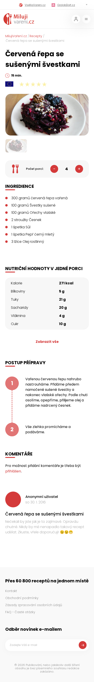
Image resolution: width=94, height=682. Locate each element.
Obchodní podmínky (21, 598)
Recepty (36, 36)
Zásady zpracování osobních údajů (33, 605)
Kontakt (11, 591)
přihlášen (13, 471)
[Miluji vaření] (18, 19)
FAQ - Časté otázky (20, 612)
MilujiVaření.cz (16, 36)
